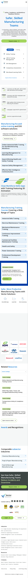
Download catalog (8, 138)
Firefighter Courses (5, 542)
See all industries (18, 534)
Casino (12, 534)
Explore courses (14, 218)
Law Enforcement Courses (6, 543)
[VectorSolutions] (6, 2)
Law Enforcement (7, 530)
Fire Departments (22, 529)
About (2, 562)
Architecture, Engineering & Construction (9, 532)
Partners (6, 562)
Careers (24, 562)
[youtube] (20, 501)
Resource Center (4, 555)
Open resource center (8, 420)
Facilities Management (6, 534)
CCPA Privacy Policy (23, 568)
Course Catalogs (12, 555)
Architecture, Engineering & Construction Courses (11, 545)
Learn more (14, 146)
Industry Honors (12, 562)
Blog (7, 556)
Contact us (11, 564)
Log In (6, 517)
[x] (17, 501)
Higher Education (7, 529)
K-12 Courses (4, 540)
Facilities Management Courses (7, 547)
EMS (2, 530)
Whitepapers (19, 555)
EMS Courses (12, 542)
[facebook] (14, 501)
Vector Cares (19, 562)
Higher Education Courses (12, 540)
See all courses (4, 549)
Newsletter (16, 564)
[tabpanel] (14, 396)
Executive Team (4, 564)
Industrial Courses (23, 540)
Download (5, 278)
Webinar (24, 555)
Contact (20, 517)
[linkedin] (12, 501)
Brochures (3, 556)
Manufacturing (15, 529)
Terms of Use (4, 568)
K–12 (2, 529)
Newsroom (11, 556)
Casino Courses (18, 547)
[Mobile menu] (26, 2)
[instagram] (22, 501)
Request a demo (13, 41)
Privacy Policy (13, 568)
